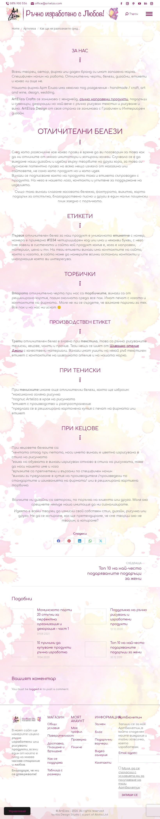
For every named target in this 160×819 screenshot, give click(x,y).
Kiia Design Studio (67, 814)
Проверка (78, 739)
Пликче (76, 747)
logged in (35, 689)
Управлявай (17, 811)
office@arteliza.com (48, 3)
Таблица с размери (55, 772)
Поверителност (60, 735)
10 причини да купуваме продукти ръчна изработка (54, 647)
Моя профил (76, 730)
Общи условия (53, 726)
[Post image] (22, 616)
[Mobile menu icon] (149, 14)
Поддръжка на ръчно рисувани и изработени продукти (128, 617)
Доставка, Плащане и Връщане (55, 747)
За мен (100, 724)
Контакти (103, 762)
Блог (98, 732)
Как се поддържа (55, 760)
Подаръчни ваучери (103, 741)
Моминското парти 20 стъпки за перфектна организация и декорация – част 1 (54, 619)
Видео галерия (101, 753)
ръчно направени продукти (103, 99)
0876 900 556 (18, 3)
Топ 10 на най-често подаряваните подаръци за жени (127, 647)
